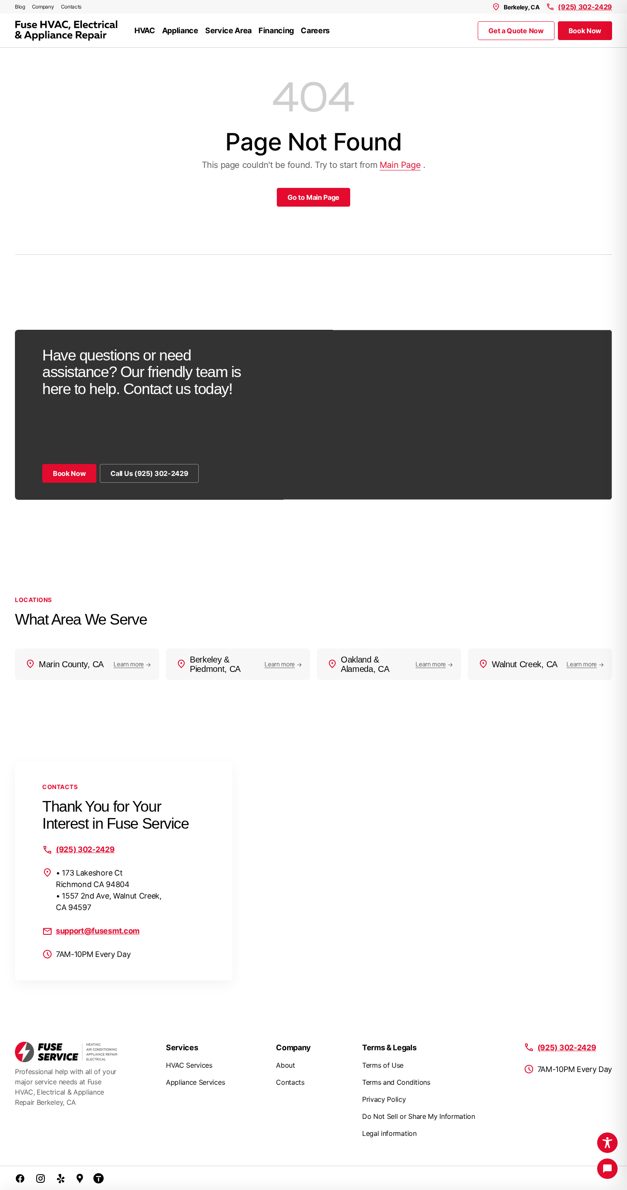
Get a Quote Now (515, 30)
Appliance (180, 30)
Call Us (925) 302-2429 (149, 473)
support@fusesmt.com (97, 930)
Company (43, 6)
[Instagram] (40, 1178)
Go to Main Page (313, 197)
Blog (20, 6)
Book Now (585, 30)
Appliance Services (195, 1082)
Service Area (228, 30)
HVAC (144, 30)
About (285, 1065)
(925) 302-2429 (585, 7)
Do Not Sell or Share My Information (418, 1116)
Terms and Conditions (396, 1082)
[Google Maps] (79, 1178)
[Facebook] (20, 1178)
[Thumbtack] (98, 1178)
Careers (315, 30)
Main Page (400, 165)
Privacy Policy (384, 1099)
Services (182, 1047)
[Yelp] (61, 1178)
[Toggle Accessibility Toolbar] (607, 1143)
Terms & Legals (389, 1047)
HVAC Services (189, 1065)
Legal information (389, 1133)
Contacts (71, 6)
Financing (276, 30)
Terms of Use (382, 1065)
